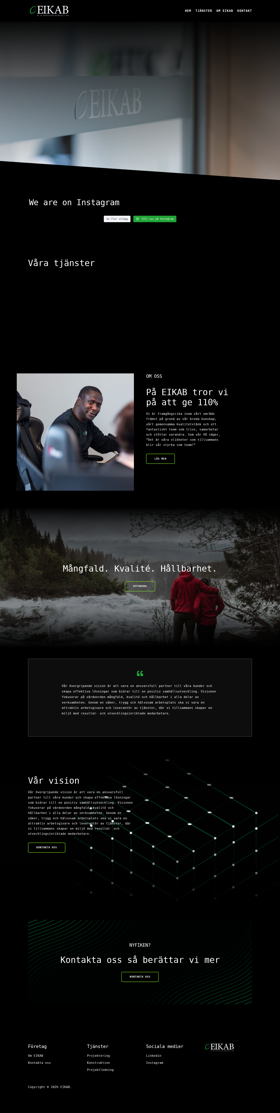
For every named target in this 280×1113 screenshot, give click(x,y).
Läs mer (160, 458)
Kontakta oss (46, 129)
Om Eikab (224, 11)
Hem (188, 11)
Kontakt (244, 11)
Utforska (140, 586)
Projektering (98, 1056)
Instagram (154, 1063)
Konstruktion (98, 1063)
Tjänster (203, 11)
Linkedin (153, 1056)
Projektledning (100, 1070)
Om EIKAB (35, 1056)
